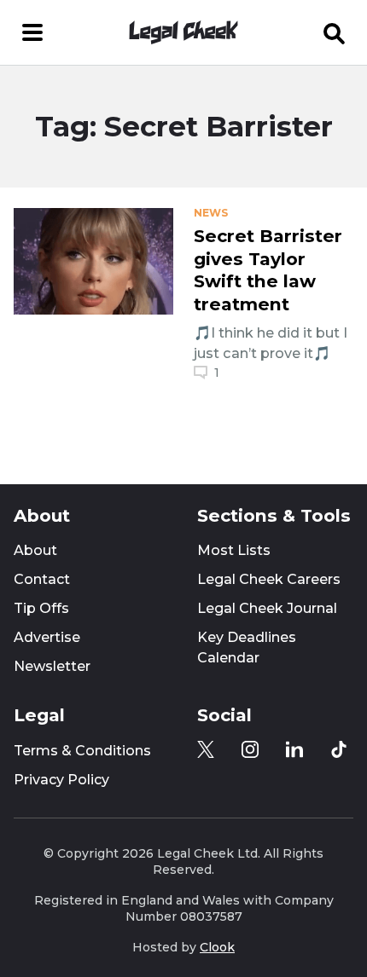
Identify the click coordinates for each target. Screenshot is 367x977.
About (35, 550)
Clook (217, 947)
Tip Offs (41, 608)
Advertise (47, 637)
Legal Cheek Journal (267, 608)
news (211, 213)
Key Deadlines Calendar (246, 647)
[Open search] (334, 32)
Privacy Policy (61, 780)
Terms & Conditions (82, 751)
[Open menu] (32, 32)
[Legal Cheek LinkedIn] (294, 749)
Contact (42, 579)
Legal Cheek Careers (269, 579)
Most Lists (234, 550)
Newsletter (52, 666)
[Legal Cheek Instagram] (250, 749)
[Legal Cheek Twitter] (205, 749)
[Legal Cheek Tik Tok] (338, 749)
